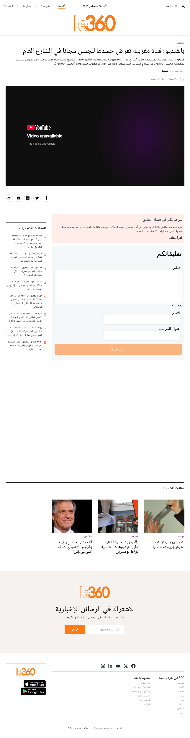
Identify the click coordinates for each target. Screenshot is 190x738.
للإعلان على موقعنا (141, 691)
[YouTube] (118, 665)
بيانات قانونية (143, 695)
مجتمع (181, 691)
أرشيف (146, 704)
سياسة (180, 683)
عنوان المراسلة (169, 329)
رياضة (181, 704)
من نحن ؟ (145, 683)
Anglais (26, 6)
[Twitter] (126, 665)
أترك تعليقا (118, 349)
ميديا (182, 700)
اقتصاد (181, 687)
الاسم (176, 313)
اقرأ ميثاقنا (175, 238)
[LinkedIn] (110, 665)
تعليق (176, 268)
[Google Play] (33, 691)
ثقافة (181, 695)
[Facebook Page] (133, 665)
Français (45, 6)
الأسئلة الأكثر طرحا (141, 687)
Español (8, 6)
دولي (182, 712)
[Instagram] (103, 665)
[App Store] (35, 683)
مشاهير (180, 708)
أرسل (75, 629)
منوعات (180, 43)
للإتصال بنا (145, 700)
